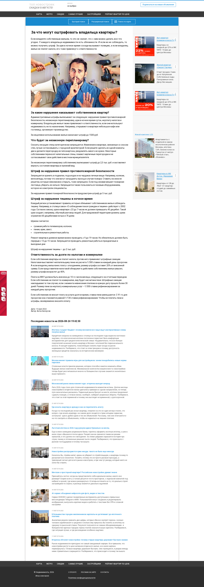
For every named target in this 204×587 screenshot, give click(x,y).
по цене (117, 14)
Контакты (105, 572)
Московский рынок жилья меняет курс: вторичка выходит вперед (81, 384)
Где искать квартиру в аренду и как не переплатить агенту (77, 407)
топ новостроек (41, 4)
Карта (39, 14)
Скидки (60, 14)
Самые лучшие (75, 14)
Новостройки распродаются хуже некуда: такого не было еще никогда (83, 451)
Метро (49, 14)
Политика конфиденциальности (81, 578)
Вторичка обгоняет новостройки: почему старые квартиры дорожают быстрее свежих (90, 540)
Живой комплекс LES (144, 135)
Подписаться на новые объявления (158, 5)
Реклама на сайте (88, 572)
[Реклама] (3, 315)
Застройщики (94, 14)
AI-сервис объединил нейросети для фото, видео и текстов (78, 493)
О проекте (72, 572)
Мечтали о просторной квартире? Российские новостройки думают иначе (84, 472)
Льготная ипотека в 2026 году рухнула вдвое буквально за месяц (80, 428)
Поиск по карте (124, 22)
